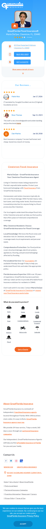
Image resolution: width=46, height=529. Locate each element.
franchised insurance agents (25, 412)
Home (6, 482)
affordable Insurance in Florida (29, 443)
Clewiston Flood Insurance (23, 167)
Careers (34, 494)
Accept (23, 524)
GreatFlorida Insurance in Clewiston (19, 290)
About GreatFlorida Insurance (18, 403)
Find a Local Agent (11, 486)
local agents (29, 261)
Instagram (16, 461)
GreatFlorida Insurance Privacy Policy (23, 516)
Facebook (6, 461)
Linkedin (11, 461)
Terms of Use (20, 498)
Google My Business (21, 461)
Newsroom (8, 467)
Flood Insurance (30, 188)
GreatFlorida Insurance (27, 467)
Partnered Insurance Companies (16, 490)
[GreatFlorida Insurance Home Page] (12, 5)
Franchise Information (13, 494)
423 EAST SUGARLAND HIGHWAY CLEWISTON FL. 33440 (23, 474)
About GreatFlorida (26, 482)
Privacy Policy (10, 498)
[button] (23, 72)
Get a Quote (23, 349)
